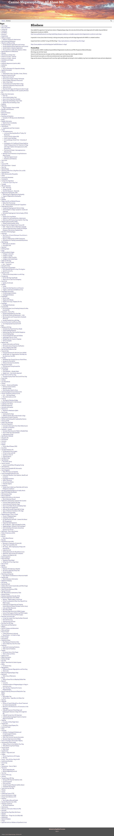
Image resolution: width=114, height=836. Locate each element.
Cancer (3, 129)
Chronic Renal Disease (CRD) (10, 446)
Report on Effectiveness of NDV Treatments (14, 238)
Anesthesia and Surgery (7, 60)
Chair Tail (5, 95)
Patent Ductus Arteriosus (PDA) (9, 589)
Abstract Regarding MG (9, 769)
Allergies (3, 53)
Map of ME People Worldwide (9, 492)
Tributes (3, 790)
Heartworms (4, 409)
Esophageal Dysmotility (7, 291)
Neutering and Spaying (7, 574)
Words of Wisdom (6, 819)
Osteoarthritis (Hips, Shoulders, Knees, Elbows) (15, 73)
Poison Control (5, 631)
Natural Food (4, 563)
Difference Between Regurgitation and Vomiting (15, 669)
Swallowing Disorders (7, 761)
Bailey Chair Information (7, 94)
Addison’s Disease (5, 38)
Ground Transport (7, 781)
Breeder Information (6, 121)
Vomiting (3, 810)
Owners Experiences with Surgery (11, 756)
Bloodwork (4, 114)
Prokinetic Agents (7, 483)
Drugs (2, 250)
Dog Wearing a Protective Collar (11, 642)
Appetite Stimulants (6, 70)
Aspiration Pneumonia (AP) (8, 75)
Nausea (3, 565)
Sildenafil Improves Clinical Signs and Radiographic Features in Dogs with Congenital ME (15, 711)
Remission (4, 674)
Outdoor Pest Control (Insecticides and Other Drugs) (14, 586)
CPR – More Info (7, 187)
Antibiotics (4, 65)
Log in (57, 831)
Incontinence (4, 439)
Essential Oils (4, 306)
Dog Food (3, 247)
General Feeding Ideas (8, 334)
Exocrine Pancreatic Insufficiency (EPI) (11, 322)
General (3, 383)
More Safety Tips (7, 696)
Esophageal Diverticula (8, 305)
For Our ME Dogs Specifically (10, 277)
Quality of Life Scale (8, 283)
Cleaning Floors (5, 172)
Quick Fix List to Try (8, 271)
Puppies (3, 650)
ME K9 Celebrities (5, 495)
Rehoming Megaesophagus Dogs (9, 672)
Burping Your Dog (6, 124)
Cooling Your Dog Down (7, 181)
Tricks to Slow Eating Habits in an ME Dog (13, 274)
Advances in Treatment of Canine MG (12, 543)
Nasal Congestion (5, 557)
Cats (2, 162)
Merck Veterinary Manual (9, 499)
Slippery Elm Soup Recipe (9, 216)
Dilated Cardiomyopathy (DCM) (9, 221)
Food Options (4, 368)
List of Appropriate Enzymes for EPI (12, 323)
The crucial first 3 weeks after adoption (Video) (14, 49)
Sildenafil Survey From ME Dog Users (12, 715)
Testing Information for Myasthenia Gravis (13, 551)
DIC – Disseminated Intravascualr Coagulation (14, 204)
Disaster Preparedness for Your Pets (12, 313)
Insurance (3, 441)
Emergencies (4, 276)
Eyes (2, 325)
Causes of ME (4, 163)
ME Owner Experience (8, 805)
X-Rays (3, 820)
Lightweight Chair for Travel (10, 337)
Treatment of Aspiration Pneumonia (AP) (13, 85)
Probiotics (4, 645)
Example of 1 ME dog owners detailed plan (13, 118)
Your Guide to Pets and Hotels (10, 800)
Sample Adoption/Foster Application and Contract (15, 46)
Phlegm (3, 626)
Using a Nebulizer (7, 572)
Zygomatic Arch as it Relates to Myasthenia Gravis (14, 822)
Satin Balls (5, 369)
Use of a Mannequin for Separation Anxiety (14, 68)
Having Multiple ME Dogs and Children (13, 335)
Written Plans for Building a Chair (11, 102)
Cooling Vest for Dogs (8, 414)
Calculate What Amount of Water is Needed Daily (15, 431)
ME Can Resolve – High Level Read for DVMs (14, 524)
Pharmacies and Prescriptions (8, 625)
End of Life (4, 281)
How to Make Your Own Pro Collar (11, 643)
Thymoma (4, 768)
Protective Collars (5, 640)
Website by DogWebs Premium (57, 829)
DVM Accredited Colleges (7, 252)
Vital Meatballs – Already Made (11, 371)
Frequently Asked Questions (10, 523)
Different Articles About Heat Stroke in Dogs (14, 415)
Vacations (3, 798)
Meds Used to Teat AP (8, 77)
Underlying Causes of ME (7, 793)
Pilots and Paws (5, 630)
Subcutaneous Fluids (8, 434)
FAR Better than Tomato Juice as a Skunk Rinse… (15, 359)
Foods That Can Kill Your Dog (8, 374)
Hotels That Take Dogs (7, 422)
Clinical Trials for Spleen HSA (11, 136)
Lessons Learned (5, 463)
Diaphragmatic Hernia (7, 206)
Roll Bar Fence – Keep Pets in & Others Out (13, 698)
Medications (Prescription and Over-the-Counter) (13, 500)
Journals (3, 443)
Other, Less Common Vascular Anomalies (13, 737)
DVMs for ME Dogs (6, 260)
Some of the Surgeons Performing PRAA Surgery (15, 613)
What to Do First (7, 87)
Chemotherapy (5, 169)
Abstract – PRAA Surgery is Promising (12, 599)
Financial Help (5, 351)
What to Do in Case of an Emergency (12, 279)
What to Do (6, 671)
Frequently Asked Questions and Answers (13, 288)
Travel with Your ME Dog (7, 788)
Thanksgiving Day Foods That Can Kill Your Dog (15, 376)
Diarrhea (3, 214)
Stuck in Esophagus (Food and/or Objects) (12, 740)
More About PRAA (7, 609)
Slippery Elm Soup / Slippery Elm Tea (12, 301)
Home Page (4, 26)
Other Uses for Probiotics (9, 648)
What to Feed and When (9, 654)
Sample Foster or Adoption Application (13, 48)
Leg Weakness (5, 460)
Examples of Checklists (8, 427)
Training (3, 776)
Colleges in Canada (7, 255)
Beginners (4, 106)
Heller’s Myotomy (7, 480)
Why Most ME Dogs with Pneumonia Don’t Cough (15, 89)
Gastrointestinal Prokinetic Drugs (11, 504)
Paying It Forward (5, 591)
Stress (2, 728)
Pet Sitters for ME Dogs (7, 623)
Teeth (2, 764)
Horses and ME (5, 420)
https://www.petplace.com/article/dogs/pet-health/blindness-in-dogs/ (49, 44)
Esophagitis (4, 296)
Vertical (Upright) (7, 340)
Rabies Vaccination (6, 657)
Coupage (3, 184)
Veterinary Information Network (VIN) (11, 808)
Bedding (3, 104)
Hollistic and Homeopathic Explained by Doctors (13, 419)
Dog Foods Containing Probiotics (11, 647)
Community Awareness (7, 177)
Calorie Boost (4, 126)
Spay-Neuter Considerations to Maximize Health (15, 575)
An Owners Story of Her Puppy (10, 652)
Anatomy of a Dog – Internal (8, 58)
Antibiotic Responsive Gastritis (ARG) (10, 63)
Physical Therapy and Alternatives (10, 628)
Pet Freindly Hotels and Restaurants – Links (14, 315)
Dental (3, 198)
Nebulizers (4, 567)
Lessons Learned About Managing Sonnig (13, 465)
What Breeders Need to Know (10, 390)
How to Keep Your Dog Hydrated (11, 432)
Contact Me (4, 29)
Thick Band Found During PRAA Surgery (13, 614)
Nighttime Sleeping (6, 580)
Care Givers (4, 160)
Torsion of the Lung (6, 774)
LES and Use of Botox (8, 482)
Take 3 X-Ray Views (8, 82)
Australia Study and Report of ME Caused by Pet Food (14, 90)
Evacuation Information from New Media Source (15, 426)
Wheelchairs (4, 817)
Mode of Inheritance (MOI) (8, 533)
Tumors (3, 791)
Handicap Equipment (6, 405)
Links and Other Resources (9, 608)
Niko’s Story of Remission (9, 676)
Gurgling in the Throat (7, 403)
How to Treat (6, 298)
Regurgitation (4, 667)
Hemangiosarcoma (8, 131)
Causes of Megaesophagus (9, 516)
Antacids (3, 61)
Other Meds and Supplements (10, 507)
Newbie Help (4, 577)
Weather (3, 814)
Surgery (3, 754)
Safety (3, 694)
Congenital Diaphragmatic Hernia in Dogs (13, 208)
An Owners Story (7, 665)
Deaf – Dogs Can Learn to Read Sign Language (14, 226)
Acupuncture (4, 36)
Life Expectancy (5, 466)
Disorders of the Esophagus (8, 232)
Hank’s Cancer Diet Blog (10, 138)
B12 (2, 92)
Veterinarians (4, 807)
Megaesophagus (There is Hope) (9, 514)
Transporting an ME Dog (7, 778)
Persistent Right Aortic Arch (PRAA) (10, 597)
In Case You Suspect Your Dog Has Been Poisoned (15, 618)
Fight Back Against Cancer (10, 157)
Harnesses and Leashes (7, 407)
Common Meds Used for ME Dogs (11, 502)
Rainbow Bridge (5, 659)
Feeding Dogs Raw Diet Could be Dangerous (14, 332)
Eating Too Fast (5, 272)
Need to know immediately (10, 123)
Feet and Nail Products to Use (8, 349)
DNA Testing (4, 242)
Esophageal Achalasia (8, 295)
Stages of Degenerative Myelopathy (12, 196)
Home (3, 21)
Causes (4, 286)
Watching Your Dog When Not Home (10, 812)
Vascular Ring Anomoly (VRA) (9, 802)
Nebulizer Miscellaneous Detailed (11, 569)
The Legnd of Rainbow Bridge (10, 400)
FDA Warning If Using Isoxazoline (11, 366)
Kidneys (3, 444)
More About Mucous (8, 538)
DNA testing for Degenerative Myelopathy (13, 194)
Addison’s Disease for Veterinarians (12, 39)
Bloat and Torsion (5, 112)
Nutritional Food (5, 584)
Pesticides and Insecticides (8, 616)
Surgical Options (7, 456)
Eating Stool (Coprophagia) (8, 267)
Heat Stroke (4, 412)
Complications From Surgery (10, 451)
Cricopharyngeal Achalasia (9, 293)
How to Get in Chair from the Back (11, 99)
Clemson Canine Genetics (9, 386)
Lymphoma (4, 485)
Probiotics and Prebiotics (10, 158)
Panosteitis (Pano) (7, 461)
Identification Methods (7, 436)
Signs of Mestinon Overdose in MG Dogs (13, 511)
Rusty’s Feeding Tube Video (10, 347)
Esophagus (4, 303)
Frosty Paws (4, 378)
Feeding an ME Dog (6, 327)
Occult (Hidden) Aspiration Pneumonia (13, 80)
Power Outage (5, 637)
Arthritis (3, 72)
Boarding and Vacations (7, 116)
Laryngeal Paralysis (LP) (7, 449)
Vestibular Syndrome (6, 803)
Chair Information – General (8, 165)
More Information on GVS (9, 397)
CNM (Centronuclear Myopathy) (9, 174)
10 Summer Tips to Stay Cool (10, 182)
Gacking (3, 380)
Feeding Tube (4, 342)
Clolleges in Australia (8, 254)
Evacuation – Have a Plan (7, 312)
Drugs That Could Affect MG (10, 545)
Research (3, 681)
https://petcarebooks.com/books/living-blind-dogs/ (71, 41)
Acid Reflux (4, 32)
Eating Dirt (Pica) (5, 266)
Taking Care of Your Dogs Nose (10, 562)
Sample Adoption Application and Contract (14, 44)
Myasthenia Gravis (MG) (7, 541)
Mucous (3, 536)
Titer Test (3, 773)
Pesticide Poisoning (8, 620)
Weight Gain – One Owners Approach (12, 373)
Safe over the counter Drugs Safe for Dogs (13, 509)
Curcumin (5, 683)
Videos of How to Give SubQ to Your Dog (13, 744)
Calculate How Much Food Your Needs (12, 329)
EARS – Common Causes (7, 262)
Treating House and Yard (9, 621)
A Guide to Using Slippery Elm (10, 725)
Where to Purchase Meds (9, 512)
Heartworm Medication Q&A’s (10, 410)
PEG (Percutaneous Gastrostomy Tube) (11, 592)
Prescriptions (4, 638)
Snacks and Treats (5, 727)
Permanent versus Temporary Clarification (13, 346)
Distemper (4, 233)
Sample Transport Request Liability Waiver (13, 785)
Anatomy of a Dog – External (8, 56)
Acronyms (4, 34)
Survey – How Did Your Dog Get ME (10, 759)
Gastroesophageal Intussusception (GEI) (11, 392)
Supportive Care (7, 550)
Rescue (3, 677)
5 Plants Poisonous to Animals (10, 633)
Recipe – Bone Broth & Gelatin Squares (11, 662)
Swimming (4, 762)
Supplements (4, 751)
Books (3, 119)
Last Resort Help (5, 458)
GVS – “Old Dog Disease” (9, 395)
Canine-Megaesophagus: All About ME (13, 834)
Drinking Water (5, 249)
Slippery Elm (4, 723)
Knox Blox (4, 448)
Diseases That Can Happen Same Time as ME (12, 225)
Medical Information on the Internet (10, 497)
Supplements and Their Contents (11, 128)
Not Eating (4, 582)
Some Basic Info (7, 245)
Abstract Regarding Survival (10, 771)
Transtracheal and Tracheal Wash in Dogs (13, 83)
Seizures (3, 700)
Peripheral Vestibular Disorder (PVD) (10, 596)
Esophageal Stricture (8, 735)
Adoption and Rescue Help (8, 43)
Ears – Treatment (7, 264)
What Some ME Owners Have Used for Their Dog (15, 220)
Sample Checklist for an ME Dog (11, 320)
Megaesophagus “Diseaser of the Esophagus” (14, 526)
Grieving (3, 398)
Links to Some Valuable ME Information (11, 468)
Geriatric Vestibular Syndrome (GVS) (10, 393)
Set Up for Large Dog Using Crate (11, 570)
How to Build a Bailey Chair (10, 97)
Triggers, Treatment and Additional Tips (13, 289)
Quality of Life (5, 655)
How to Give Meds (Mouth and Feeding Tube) (14, 506)
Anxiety (3, 66)
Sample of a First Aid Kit (9, 361)
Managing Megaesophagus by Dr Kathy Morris (13, 490)
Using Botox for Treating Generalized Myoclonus (15, 240)
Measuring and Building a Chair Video (12, 100)
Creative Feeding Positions (9, 330)
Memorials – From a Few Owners (9, 531)
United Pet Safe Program (9, 786)
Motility (3, 534)
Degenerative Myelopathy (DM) (9, 192)
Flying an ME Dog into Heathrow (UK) (12, 780)
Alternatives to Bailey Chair (8, 55)
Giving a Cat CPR (7, 189)
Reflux (3, 664)
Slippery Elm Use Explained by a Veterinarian (14, 218)
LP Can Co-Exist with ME (9, 453)
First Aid (3, 357)
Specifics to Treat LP (8, 455)
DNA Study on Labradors (9, 243)
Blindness (3, 111)
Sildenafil (3, 701)
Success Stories (5, 747)
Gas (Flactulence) (5, 381)
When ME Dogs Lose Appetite (10, 471)
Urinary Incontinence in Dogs (8, 795)
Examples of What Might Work (11, 722)
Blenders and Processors (7, 109)
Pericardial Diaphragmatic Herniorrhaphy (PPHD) (15, 213)
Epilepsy (3, 284)
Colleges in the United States (10, 259)
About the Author (5, 27)
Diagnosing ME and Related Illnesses (10, 201)
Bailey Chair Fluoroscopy (9, 203)
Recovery (5, 757)
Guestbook (4, 31)
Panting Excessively (6, 587)
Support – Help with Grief (8, 752)
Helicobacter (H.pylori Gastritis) (9, 417)
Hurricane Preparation (7, 424)
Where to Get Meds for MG (10, 555)
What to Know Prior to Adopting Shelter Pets (14, 679)
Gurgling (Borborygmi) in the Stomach (11, 402)
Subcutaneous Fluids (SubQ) (8, 742)
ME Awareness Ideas (6, 494)
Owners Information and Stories (11, 344)
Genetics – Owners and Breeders (9, 385)
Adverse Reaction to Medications (9, 51)
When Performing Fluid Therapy (11, 745)
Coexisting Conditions (8, 517)
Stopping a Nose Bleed (8, 560)
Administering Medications (8, 41)
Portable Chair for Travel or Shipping (12, 339)
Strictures (3, 730)
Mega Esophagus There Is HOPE (11, 107)
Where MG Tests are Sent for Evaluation (13, 553)
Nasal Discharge (5, 558)
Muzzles (3, 540)
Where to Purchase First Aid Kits (11, 363)
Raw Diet (3, 660)
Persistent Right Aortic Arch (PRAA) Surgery (14, 611)
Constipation (4, 179)
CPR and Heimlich (6, 186)
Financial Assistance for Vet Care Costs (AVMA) (14, 352)
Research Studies (7, 388)
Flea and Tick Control (6, 364)
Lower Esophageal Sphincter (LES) (10, 473)
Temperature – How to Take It (9, 766)
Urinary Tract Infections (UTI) (8, 797)
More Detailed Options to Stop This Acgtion (14, 269)
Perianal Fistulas (5, 594)
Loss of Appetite (5, 470)
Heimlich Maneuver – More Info (11, 191)
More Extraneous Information (10, 579)
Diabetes (3, 199)
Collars (3, 175)
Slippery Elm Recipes (8, 300)
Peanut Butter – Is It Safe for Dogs (11, 635)
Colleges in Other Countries (10, 257)
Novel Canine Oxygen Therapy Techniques (13, 78)
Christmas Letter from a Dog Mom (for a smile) (13, 170)
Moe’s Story (6, 749)
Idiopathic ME (5, 437)
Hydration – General (6, 429)
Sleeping (3, 720)
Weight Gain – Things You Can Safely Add (12, 815)
